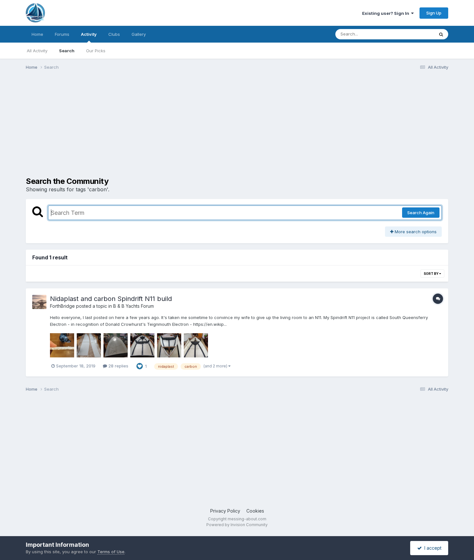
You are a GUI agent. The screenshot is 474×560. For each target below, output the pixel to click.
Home (37, 34)
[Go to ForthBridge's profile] (39, 302)
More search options (415, 231)
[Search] (441, 34)
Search (66, 50)
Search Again (420, 212)
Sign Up (433, 12)
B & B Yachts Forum (133, 306)
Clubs (114, 34)
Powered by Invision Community (237, 524)
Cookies (255, 511)
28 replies (117, 365)
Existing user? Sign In (386, 13)
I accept (431, 548)
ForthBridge (62, 306)
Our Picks (95, 50)
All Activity (37, 50)
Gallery (139, 34)
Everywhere (414, 34)
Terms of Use (110, 551)
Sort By (431, 273)
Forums (62, 34)
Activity (89, 34)
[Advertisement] (143, 125)
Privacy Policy (225, 511)
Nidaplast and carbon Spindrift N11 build (111, 299)
